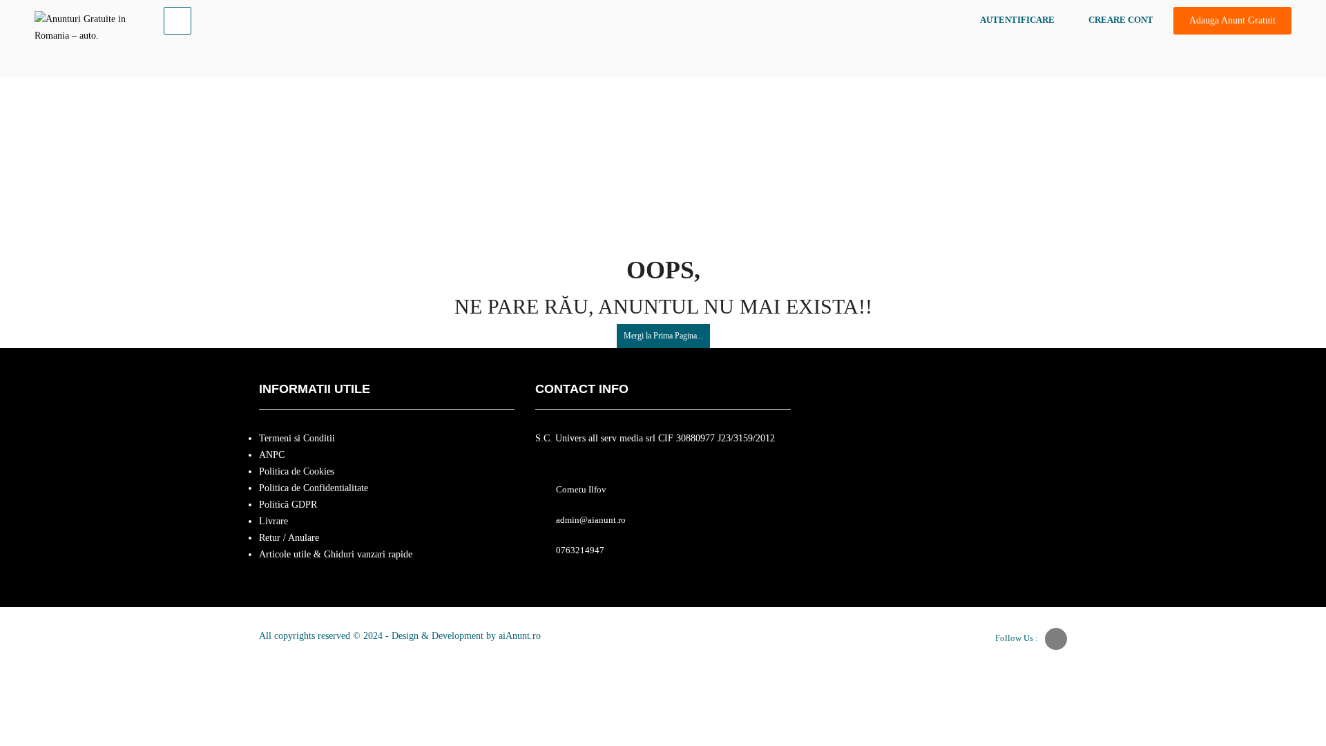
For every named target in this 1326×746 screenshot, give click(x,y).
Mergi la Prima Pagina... (663, 336)
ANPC (272, 455)
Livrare (273, 521)
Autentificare (1017, 20)
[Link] (177, 21)
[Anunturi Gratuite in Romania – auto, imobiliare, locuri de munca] (87, 25)
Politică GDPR (288, 504)
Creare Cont (1120, 20)
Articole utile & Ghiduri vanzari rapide (335, 554)
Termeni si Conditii (297, 438)
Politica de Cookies (296, 471)
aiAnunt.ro (520, 636)
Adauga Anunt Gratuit (1232, 20)
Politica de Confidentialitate (313, 488)
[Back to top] (1281, 659)
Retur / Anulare (289, 538)
